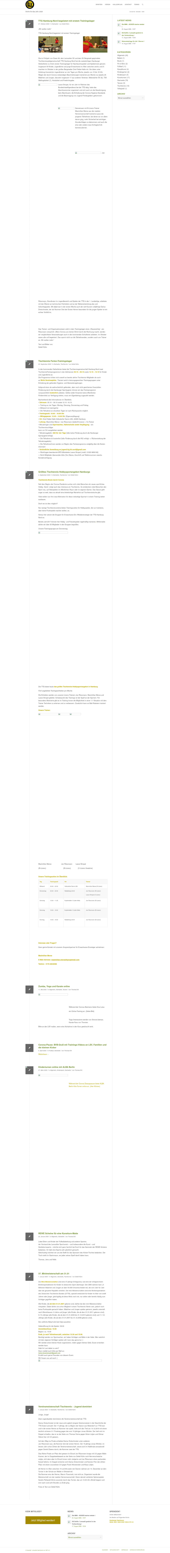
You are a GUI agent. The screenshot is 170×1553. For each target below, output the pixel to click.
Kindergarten (122, 72)
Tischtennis (64, 364)
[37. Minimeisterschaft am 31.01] (29, 1277)
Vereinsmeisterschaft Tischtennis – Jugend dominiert (65, 1406)
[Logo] (29, 364)
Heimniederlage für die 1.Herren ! (133, 41)
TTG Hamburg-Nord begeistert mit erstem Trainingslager (66, 20)
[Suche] (143, 4)
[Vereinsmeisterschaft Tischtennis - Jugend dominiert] (29, 1410)
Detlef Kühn (65, 24)
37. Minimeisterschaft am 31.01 (53, 1273)
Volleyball (120, 88)
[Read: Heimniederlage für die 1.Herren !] (119, 42)
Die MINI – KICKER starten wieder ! (83, 1515)
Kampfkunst (121, 69)
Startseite (55, 24)
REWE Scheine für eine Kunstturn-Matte (58, 1233)
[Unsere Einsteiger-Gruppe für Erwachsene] (29, 475)
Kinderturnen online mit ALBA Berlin (56, 1066)
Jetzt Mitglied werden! (43, 1520)
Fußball (51, 1051)
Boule (119, 61)
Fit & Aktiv (121, 63)
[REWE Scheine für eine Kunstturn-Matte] (29, 1237)
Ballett (119, 58)
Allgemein (52, 989)
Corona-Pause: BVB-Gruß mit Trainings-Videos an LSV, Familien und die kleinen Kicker (72, 1046)
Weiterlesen (42, 1054)
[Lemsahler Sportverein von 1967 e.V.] (29, 4)
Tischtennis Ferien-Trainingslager (55, 360)
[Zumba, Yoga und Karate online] (29, 990)
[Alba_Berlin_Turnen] (29, 1070)
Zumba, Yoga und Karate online (54, 986)
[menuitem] (99, 4)
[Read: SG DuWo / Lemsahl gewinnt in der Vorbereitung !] (119, 33)
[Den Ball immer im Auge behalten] (29, 24)
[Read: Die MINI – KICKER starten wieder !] (119, 25)
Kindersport (60, 1070)
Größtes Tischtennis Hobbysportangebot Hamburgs (64, 471)
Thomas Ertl (75, 989)
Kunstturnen (121, 77)
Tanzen (65, 989)
